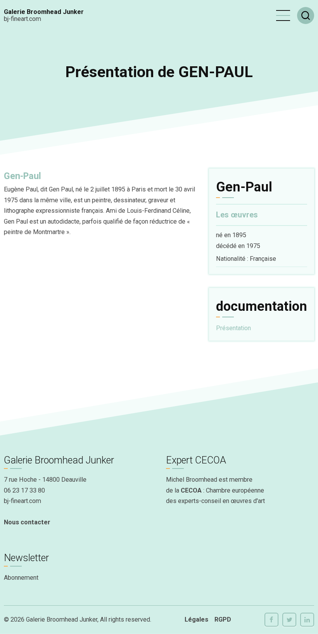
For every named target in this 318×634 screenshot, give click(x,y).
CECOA (191, 490)
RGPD (222, 619)
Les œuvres (237, 214)
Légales (196, 619)
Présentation (233, 328)
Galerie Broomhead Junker (44, 12)
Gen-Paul (22, 176)
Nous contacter (27, 522)
